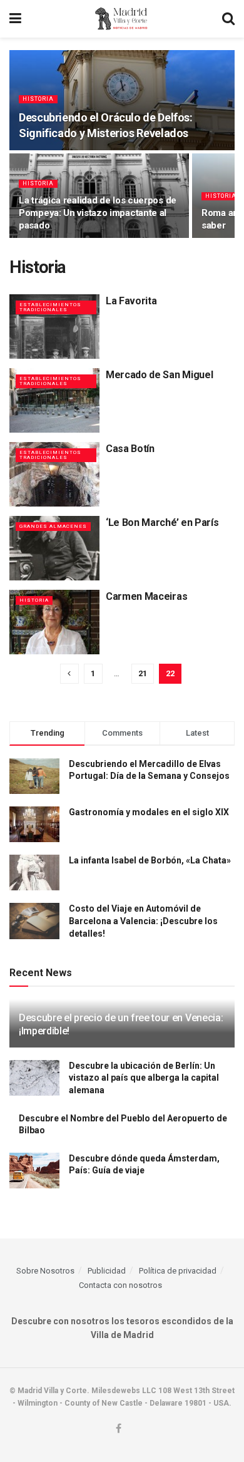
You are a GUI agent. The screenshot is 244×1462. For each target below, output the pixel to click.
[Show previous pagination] (69, 674)
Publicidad (107, 1270)
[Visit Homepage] (121, 18)
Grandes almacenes (53, 526)
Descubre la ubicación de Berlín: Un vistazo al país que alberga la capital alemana (144, 1078)
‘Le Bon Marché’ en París (162, 522)
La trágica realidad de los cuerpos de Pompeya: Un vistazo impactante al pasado (97, 213)
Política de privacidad (177, 1270)
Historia (38, 99)
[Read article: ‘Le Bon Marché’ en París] (54, 548)
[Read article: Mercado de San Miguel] (54, 400)
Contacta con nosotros (120, 1285)
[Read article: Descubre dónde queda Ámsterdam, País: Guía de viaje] (34, 1170)
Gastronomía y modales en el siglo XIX (149, 812)
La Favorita (131, 301)
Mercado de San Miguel (159, 375)
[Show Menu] (15, 19)
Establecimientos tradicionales (50, 307)
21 (142, 673)
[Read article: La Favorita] (54, 326)
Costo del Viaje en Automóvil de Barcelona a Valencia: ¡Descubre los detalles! (143, 920)
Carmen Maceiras (146, 596)
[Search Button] (228, 19)
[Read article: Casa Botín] (54, 474)
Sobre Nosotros (45, 1270)
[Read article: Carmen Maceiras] (54, 622)
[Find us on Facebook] (118, 1429)
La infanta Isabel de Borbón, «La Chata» (150, 860)
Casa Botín (130, 449)
